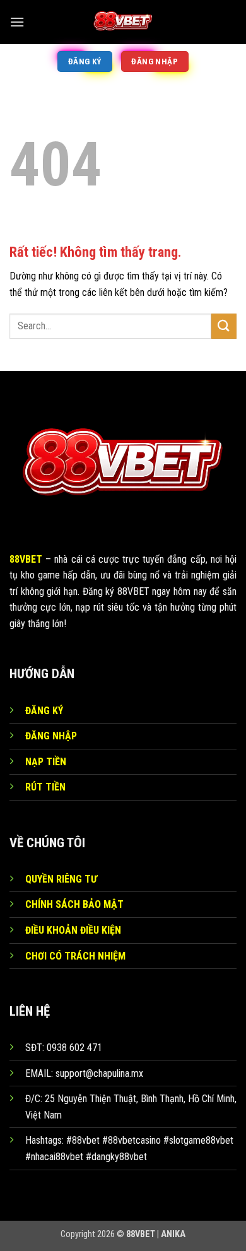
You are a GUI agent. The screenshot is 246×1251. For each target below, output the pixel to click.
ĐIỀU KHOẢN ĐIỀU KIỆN (73, 930)
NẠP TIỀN (45, 762)
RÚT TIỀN (45, 787)
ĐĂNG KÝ (44, 711)
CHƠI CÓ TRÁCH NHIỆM (75, 956)
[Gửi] (224, 326)
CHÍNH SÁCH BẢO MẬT (74, 904)
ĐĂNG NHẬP (51, 736)
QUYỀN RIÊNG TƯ (61, 879)
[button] (17, 21)
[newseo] (123, 22)
